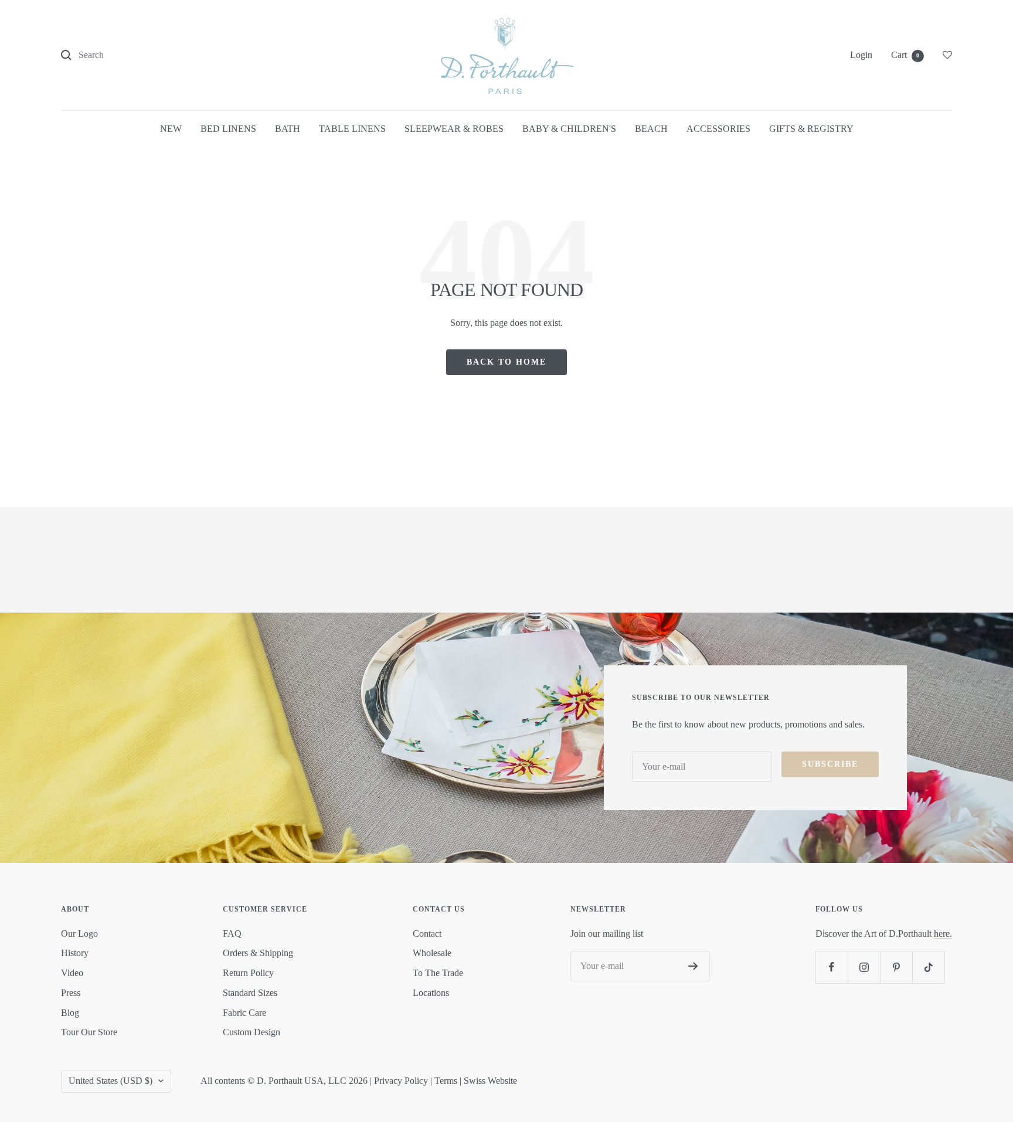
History (75, 953)
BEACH (651, 129)
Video (72, 973)
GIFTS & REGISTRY (811, 129)
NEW (171, 129)
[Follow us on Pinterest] (896, 967)
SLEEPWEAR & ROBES (454, 129)
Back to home (506, 362)
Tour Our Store (89, 1032)
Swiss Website (490, 1081)
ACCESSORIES (718, 129)
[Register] (693, 966)
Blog (70, 1013)
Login (861, 55)
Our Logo (79, 934)
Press (70, 993)
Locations (431, 993)
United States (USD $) (110, 1081)
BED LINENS (228, 129)
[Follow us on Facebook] (831, 967)
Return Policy (248, 973)
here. (943, 934)
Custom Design (251, 1032)
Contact (427, 934)
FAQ (232, 934)
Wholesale (432, 953)
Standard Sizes (250, 993)
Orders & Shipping (258, 953)
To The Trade (438, 973)
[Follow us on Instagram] (864, 967)
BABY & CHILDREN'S (569, 129)
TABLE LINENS (352, 129)
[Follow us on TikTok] (928, 967)
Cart (905, 55)
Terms (445, 1081)
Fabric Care (244, 1013)
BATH (287, 129)
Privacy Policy (401, 1081)
